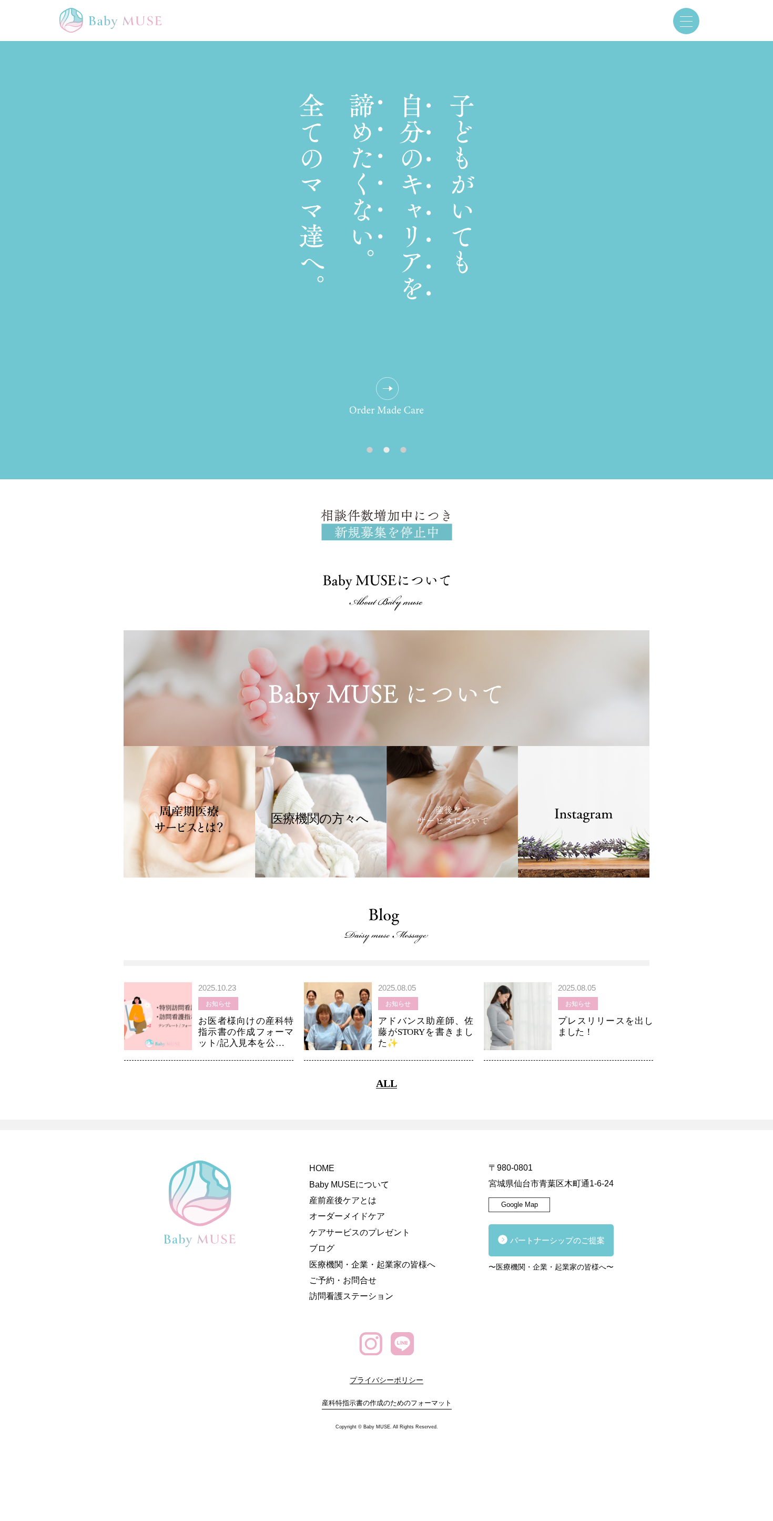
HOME (321, 1168)
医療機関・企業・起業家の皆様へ (372, 1264)
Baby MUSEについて (349, 1184)
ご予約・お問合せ (343, 1280)
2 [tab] (386, 452)
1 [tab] (369, 452)
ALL (386, 1083)
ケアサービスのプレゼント (359, 1232)
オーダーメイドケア (347, 1216)
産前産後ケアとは (343, 1200)
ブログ (321, 1248)
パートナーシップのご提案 (557, 1240)
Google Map (519, 1204)
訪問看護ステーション (351, 1296)
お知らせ (218, 1004)
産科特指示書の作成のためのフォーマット (387, 1403)
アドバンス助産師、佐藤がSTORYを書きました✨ (425, 1032)
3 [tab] (403, 452)
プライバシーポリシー (386, 1380)
